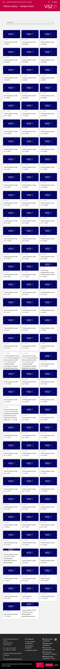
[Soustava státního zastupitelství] (3, 2)
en (49, 2)
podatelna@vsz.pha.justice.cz (14, 659)
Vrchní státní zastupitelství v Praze (19, 2)
